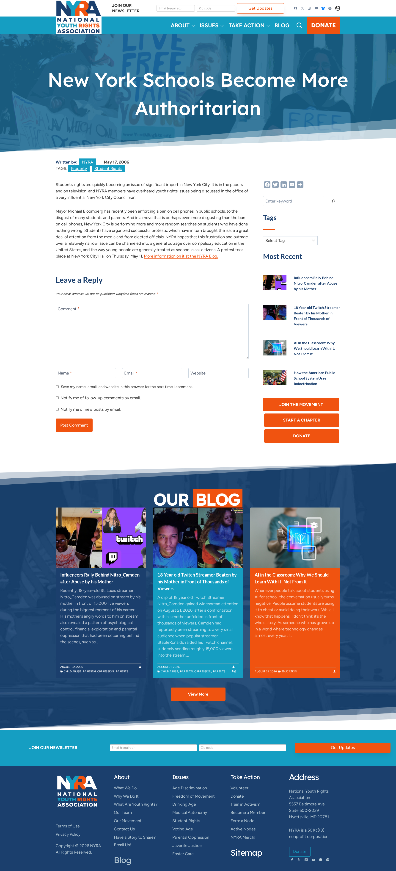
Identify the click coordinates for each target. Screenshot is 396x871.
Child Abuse (72, 671)
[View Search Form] (299, 25)
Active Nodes (243, 829)
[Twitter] (303, 8)
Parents (122, 671)
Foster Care (183, 853)
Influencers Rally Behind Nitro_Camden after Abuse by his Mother (315, 283)
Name (65, 373)
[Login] (337, 8)
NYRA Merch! (243, 837)
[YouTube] (316, 8)
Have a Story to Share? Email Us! (135, 841)
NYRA (87, 162)
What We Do (125, 788)
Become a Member (248, 812)
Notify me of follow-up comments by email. (100, 397)
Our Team (123, 812)
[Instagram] (309, 8)
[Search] (333, 201)
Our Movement (128, 820)
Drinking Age (184, 804)
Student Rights (108, 168)
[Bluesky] (323, 8)
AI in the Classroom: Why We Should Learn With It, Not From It (314, 348)
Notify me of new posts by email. (90, 409)
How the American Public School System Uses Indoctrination (314, 378)
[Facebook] (296, 8)
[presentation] (274, 283)
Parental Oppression (98, 671)
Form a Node (242, 820)
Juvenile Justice (187, 845)
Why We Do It (126, 796)
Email (130, 373)
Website (198, 373)
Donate (323, 25)
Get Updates (260, 8)
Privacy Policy (68, 834)
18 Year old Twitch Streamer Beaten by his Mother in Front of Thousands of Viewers (197, 581)
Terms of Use (68, 826)
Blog (282, 25)
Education (289, 671)
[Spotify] (330, 8)
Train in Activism (245, 804)
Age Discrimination (189, 788)
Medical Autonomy (189, 812)
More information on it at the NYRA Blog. (181, 256)
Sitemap (246, 852)
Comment (69, 308)
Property (79, 168)
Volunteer (239, 788)
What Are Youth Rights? (135, 804)
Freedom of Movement (193, 796)
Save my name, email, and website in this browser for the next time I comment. (127, 387)
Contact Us (124, 829)
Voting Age (182, 829)
